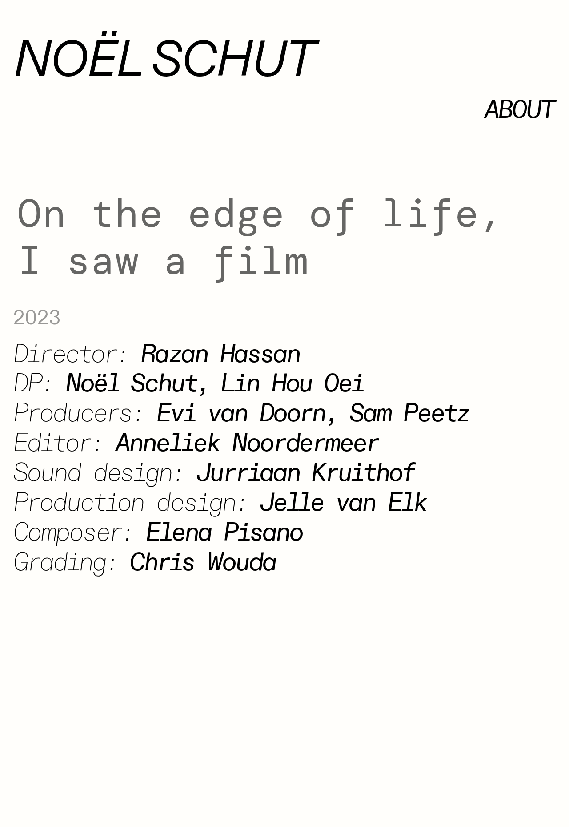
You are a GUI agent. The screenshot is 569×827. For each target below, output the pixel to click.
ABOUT (519, 110)
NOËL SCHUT (163, 60)
